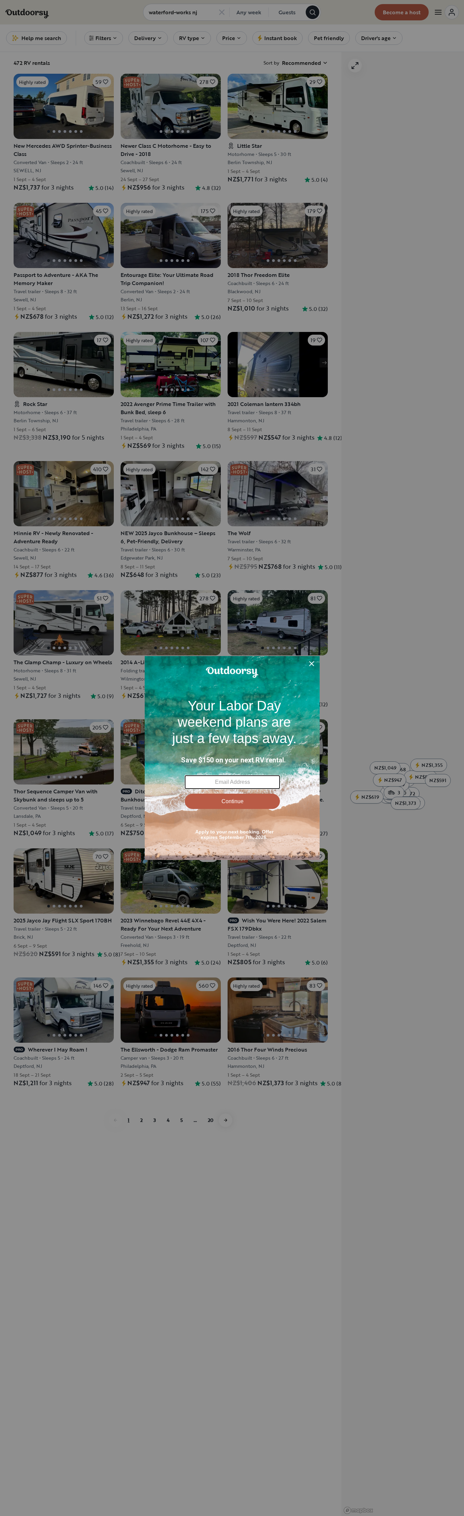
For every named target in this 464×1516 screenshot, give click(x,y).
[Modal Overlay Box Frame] (232, 758)
